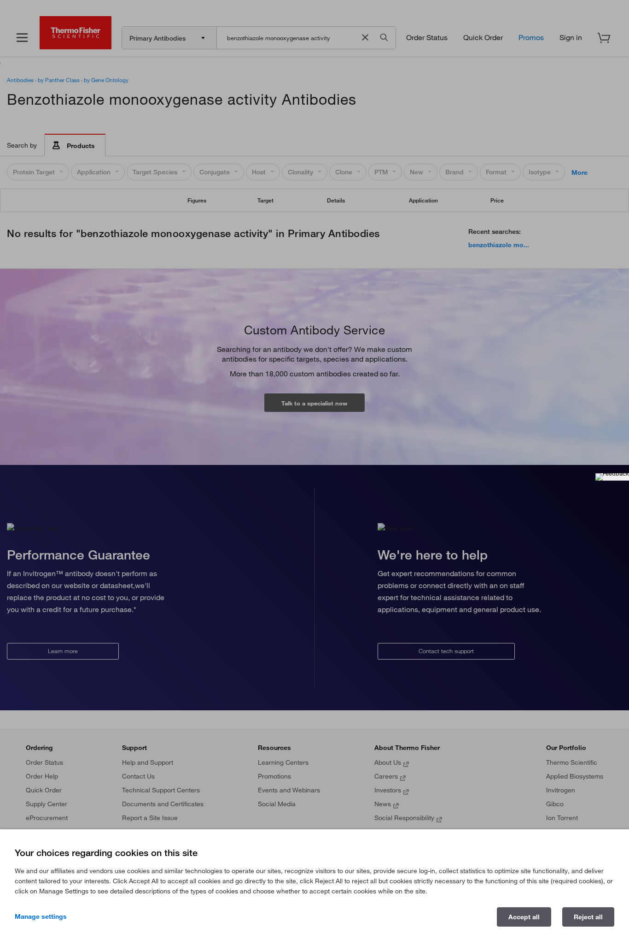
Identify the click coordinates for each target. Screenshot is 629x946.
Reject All (588, 917)
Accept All (524, 917)
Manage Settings (41, 916)
